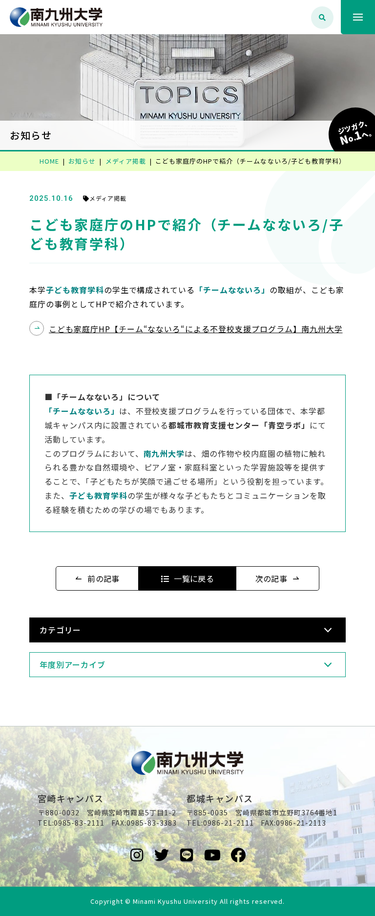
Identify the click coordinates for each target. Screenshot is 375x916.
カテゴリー (60, 630)
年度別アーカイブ (72, 664)
